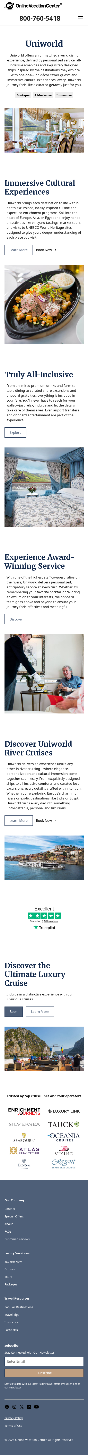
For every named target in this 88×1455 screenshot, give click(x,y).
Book (14, 1011)
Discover (16, 619)
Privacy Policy (14, 1418)
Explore (15, 432)
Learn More (19, 250)
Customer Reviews (17, 1239)
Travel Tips (12, 1315)
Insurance (11, 1322)
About (9, 1224)
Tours (8, 1277)
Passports (11, 1330)
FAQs (8, 1231)
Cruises (10, 1269)
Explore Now (13, 1262)
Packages (11, 1284)
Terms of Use (13, 1426)
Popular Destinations (19, 1307)
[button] (80, 18)
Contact (10, 1209)
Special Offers (14, 1216)
